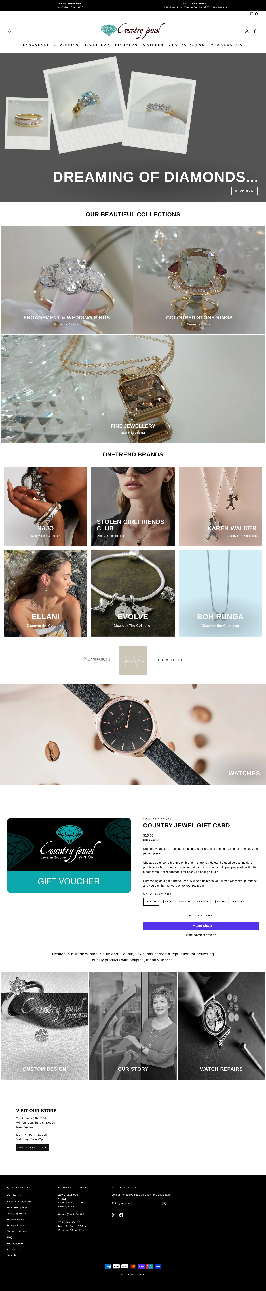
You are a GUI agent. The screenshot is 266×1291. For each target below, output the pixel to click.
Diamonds (126, 45)
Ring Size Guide (17, 1207)
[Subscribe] (164, 1203)
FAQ (9, 1237)
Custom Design (187, 45)
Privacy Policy (15, 1225)
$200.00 (202, 901)
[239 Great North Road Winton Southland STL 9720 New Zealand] (133, 1129)
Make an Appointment (20, 1201)
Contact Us (14, 1249)
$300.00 (220, 901)
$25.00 (151, 901)
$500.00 (238, 901)
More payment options (201, 934)
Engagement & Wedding (51, 45)
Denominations (157, 894)
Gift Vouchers (15, 1243)
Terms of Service (17, 1231)
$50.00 (167, 901)
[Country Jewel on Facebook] (121, 1215)
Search (11, 1255)
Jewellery (96, 45)
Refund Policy (15, 1219)
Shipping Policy (16, 1213)
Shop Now (244, 190)
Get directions (32, 1147)
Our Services (227, 45)
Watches (153, 45)
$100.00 (184, 901)
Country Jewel (157, 819)
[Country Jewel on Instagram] (114, 1215)
